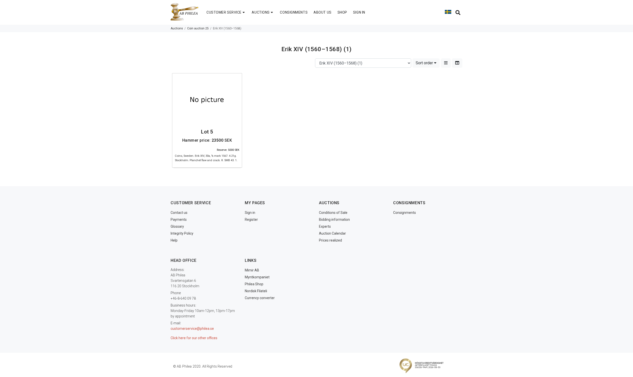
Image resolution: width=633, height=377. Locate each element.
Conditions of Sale (333, 213)
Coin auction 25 (198, 28)
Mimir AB (252, 270)
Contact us (179, 213)
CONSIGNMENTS (294, 12)
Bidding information (334, 220)
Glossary (177, 226)
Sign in (250, 213)
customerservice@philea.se (192, 329)
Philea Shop (254, 284)
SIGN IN (359, 12)
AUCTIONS (261, 12)
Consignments (404, 213)
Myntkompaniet (257, 277)
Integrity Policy (182, 233)
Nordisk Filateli (256, 291)
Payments (179, 220)
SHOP (342, 12)
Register (251, 220)
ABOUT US (322, 12)
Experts (325, 226)
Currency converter (260, 298)
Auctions (177, 28)
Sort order (425, 63)
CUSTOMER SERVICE (224, 12)
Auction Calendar (332, 233)
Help (174, 240)
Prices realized (330, 240)
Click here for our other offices (194, 338)
